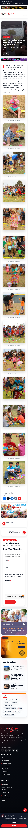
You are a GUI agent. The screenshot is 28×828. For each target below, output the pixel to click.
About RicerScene (6, 767)
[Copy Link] (19, 498)
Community (5, 765)
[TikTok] (11, 1)
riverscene (17, 705)
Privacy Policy (5, 778)
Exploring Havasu (6, 762)
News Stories (5, 754)
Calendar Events (6, 757)
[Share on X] (8, 498)
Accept (14, 825)
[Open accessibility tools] (25, 810)
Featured (6, 53)
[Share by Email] (15, 498)
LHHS (20, 702)
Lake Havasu (14, 696)
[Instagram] (4, 1)
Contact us (5, 751)
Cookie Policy (5, 786)
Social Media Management (9, 791)
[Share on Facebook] (4, 498)
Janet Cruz (19, 47)
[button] (14, 106)
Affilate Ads (5, 788)
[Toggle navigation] (25, 14)
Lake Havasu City (8, 699)
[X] (7, 1)
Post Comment (10, 602)
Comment (8, 580)
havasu (6, 696)
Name (7, 560)
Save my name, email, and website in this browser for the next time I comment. (14, 576)
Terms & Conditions (7, 780)
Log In (3, 793)
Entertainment (6, 759)
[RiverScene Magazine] (7, 14)
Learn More (14, 822)
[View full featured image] (24, 23)
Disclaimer (5, 783)
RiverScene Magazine (9, 708)
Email (6, 567)
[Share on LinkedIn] (12, 498)
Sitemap (4, 770)
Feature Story (15, 693)
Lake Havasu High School (10, 702)
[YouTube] (9, 1)
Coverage (7, 37)
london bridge (8, 705)
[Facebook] (2, 1)
